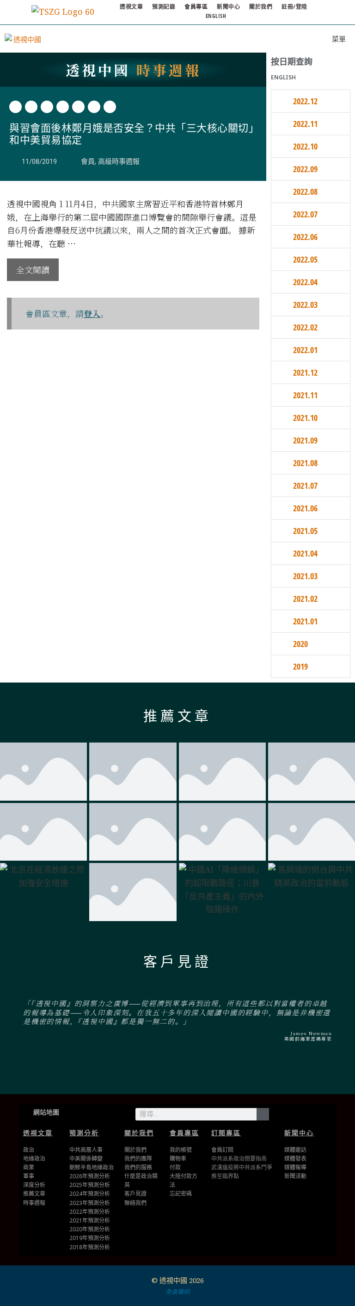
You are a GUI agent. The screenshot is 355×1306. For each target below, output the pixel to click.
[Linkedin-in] (327, 1113)
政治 (28, 1150)
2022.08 (305, 191)
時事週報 (133, 70)
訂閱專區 (226, 1132)
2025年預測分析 (89, 1185)
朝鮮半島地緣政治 (91, 1167)
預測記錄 (163, 7)
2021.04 (305, 553)
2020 (300, 643)
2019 (300, 666)
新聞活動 (295, 1176)
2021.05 (305, 530)
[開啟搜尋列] (296, 38)
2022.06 (305, 236)
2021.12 (305, 372)
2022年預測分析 (89, 1212)
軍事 (28, 1176)
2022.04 (305, 282)
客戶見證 (177, 961)
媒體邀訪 (295, 1150)
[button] (15, 107)
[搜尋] (263, 1114)
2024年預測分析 (89, 1194)
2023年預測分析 (89, 1203)
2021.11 (305, 395)
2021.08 (305, 462)
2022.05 (305, 259)
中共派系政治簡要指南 (239, 1158)
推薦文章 (177, 716)
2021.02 (305, 598)
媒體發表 (295, 1158)
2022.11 (305, 123)
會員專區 (196, 7)
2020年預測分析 (89, 1229)
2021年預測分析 (89, 1220)
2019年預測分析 (89, 1238)
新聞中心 (228, 7)
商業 (28, 1167)
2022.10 (305, 146)
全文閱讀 (32, 270)
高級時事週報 (119, 161)
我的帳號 (181, 1150)
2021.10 (305, 417)
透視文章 (131, 7)
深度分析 (34, 1185)
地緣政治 (34, 1158)
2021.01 (305, 621)
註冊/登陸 (294, 7)
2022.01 (305, 349)
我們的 (132, 1167)
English (216, 16)
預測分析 (84, 1132)
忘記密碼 (181, 1194)
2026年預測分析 (89, 1176)
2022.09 (305, 168)
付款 (175, 1167)
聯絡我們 (135, 1203)
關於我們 (260, 7)
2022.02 (305, 327)
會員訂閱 (222, 1150)
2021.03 (305, 575)
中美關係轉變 (86, 1158)
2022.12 (305, 101)
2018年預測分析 (89, 1247)
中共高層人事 (86, 1150)
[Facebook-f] (313, 1113)
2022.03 (305, 304)
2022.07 (305, 214)
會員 (88, 161)
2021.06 (305, 508)
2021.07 (305, 485)
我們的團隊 (138, 1158)
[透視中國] (24, 38)
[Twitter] (298, 1113)
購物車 (178, 1158)
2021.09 (305, 440)
